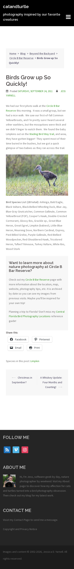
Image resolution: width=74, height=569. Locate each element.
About (65, 481)
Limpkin (34, 361)
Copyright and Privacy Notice (20, 529)
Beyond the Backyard (42, 53)
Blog (23, 53)
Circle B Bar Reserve (21, 58)
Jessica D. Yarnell (53, 551)
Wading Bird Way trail (41, 134)
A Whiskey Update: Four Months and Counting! (51, 382)
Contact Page (22, 520)
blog (28, 495)
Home (12, 53)
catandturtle (16, 6)
